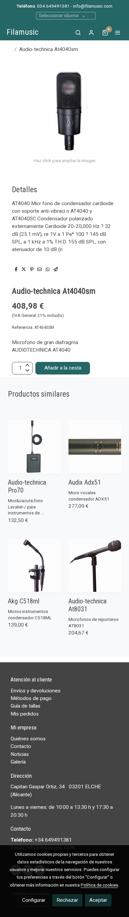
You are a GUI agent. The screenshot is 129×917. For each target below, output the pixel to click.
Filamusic (22, 32)
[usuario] (91, 32)
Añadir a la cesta (62, 368)
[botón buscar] (78, 32)
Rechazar (67, 900)
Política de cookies (99, 885)
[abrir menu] (118, 32)
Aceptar (98, 900)
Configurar (33, 900)
